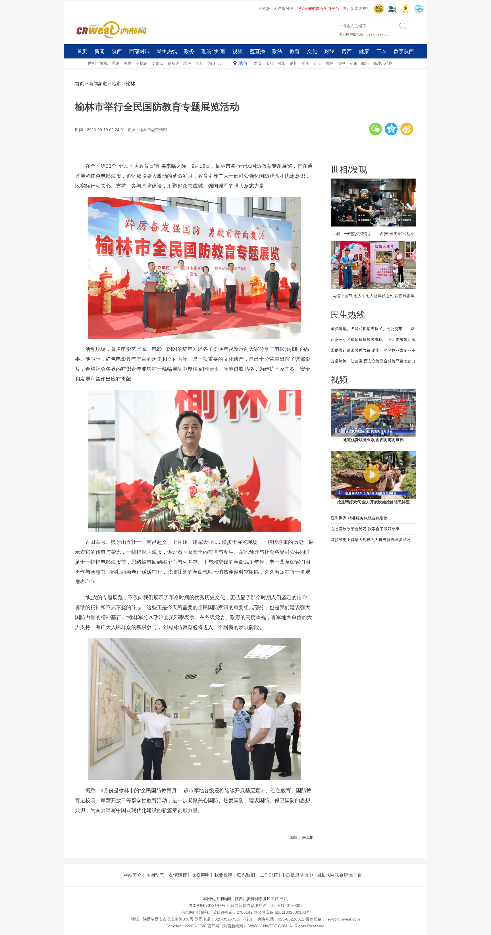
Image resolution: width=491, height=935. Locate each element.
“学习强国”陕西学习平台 (318, 8)
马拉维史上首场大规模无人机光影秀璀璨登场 (370, 539)
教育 (295, 51)
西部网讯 (139, 51)
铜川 (293, 63)
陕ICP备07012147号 (207, 905)
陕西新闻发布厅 (357, 8)
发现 (104, 63)
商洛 (365, 63)
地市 (242, 63)
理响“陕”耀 (213, 51)
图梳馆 (141, 63)
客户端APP (283, 8)
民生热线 (167, 51)
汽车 (199, 63)
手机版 (264, 8)
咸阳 (282, 63)
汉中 (341, 63)
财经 (329, 51)
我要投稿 (223, 875)
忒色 (187, 63)
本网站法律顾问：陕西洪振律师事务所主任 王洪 (245, 898)
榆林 (329, 63)
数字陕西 (404, 51)
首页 (82, 51)
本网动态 (155, 875)
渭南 (305, 63)
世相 (92, 63)
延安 (317, 63)
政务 (189, 51)
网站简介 (132, 875)
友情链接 (178, 875)
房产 (347, 51)
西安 (258, 63)
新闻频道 (98, 83)
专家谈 (157, 63)
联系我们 (246, 875)
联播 (128, 63)
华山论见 (215, 63)
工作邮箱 (269, 875)
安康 (353, 63)
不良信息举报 (295, 875)
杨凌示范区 (383, 63)
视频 (237, 51)
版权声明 (201, 875)
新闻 (99, 51)
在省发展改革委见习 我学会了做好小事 (365, 529)
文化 (312, 51)
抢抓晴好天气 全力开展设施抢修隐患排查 (373, 502)
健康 (364, 51)
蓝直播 (257, 51)
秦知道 (173, 63)
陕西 (117, 51)
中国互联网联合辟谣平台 (337, 875)
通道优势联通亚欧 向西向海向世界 (373, 439)
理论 (116, 63)
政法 (277, 51)
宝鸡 (270, 63)
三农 (381, 51)
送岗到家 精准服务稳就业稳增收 (359, 518)
